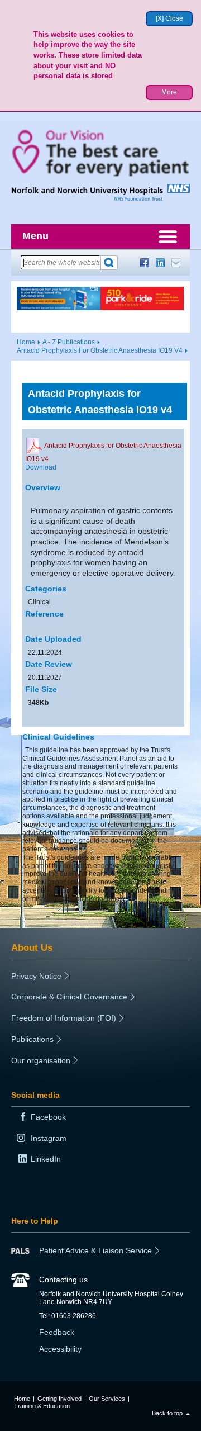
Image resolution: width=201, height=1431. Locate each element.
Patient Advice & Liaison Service (95, 1250)
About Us (31, 947)
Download (40, 467)
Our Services (107, 1398)
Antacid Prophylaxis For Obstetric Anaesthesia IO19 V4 (100, 350)
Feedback (56, 1332)
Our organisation (40, 1060)
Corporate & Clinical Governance (69, 996)
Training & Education (42, 1405)
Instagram (48, 1138)
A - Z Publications (68, 342)
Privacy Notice (36, 976)
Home (26, 342)
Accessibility (60, 1348)
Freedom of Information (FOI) (63, 1017)
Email (175, 262)
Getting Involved (59, 1398)
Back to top (167, 1413)
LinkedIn (160, 262)
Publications (32, 1039)
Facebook (144, 262)
